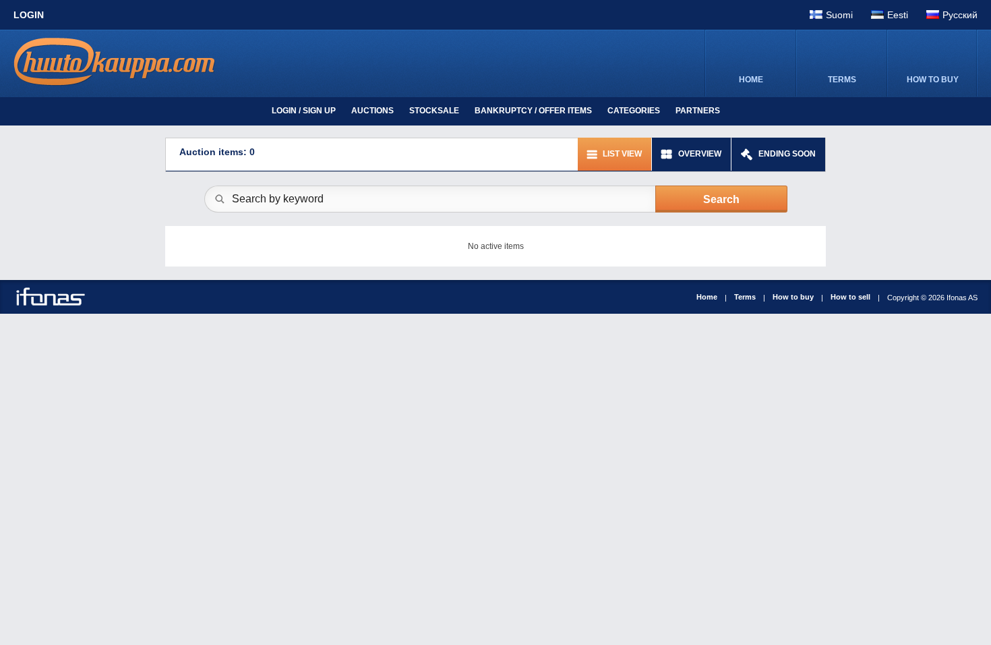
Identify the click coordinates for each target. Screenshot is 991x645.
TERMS (842, 79)
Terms (745, 297)
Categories (633, 110)
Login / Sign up (304, 110)
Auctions (372, 110)
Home (706, 297)
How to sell (850, 297)
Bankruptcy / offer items (533, 110)
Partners (697, 110)
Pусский (960, 14)
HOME (751, 79)
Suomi (839, 14)
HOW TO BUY (933, 79)
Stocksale (434, 110)
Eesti (897, 14)
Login (28, 14)
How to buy (793, 297)
